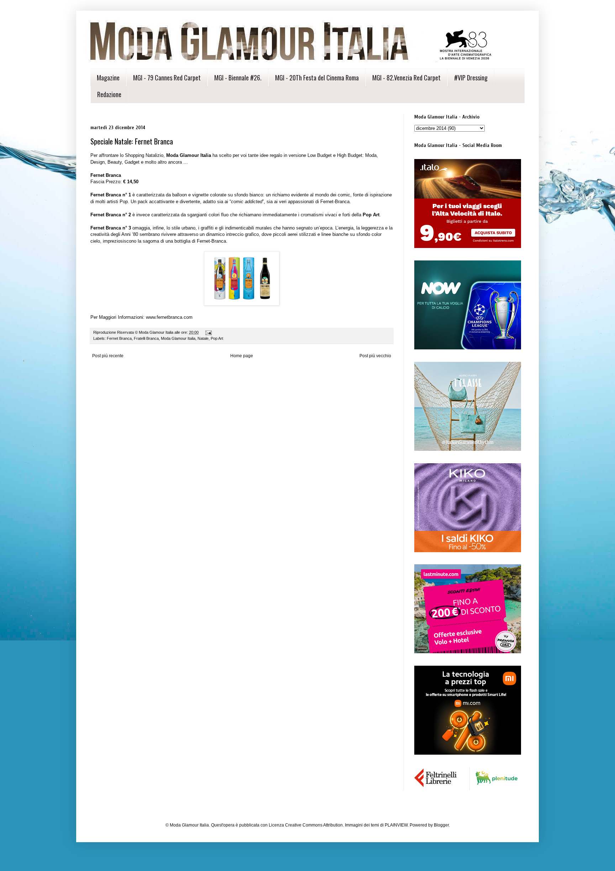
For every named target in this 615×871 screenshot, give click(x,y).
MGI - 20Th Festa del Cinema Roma (317, 77)
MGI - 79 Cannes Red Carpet (167, 77)
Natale (203, 338)
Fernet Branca (119, 338)
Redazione (109, 94)
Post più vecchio (375, 355)
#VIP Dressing (471, 77)
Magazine (108, 77)
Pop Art (217, 338)
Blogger (441, 825)
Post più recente (107, 355)
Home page (241, 355)
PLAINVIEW (396, 825)
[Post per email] (208, 332)
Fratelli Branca (146, 338)
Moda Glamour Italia (178, 338)
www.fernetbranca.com (169, 317)
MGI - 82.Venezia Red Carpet (406, 77)
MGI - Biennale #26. (238, 77)
